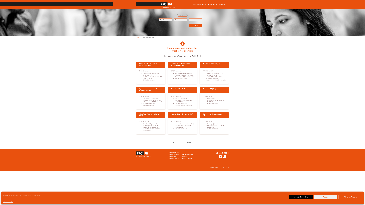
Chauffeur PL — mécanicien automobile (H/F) (148, 64)
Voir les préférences (350, 197)
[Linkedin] (224, 156)
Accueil (138, 37)
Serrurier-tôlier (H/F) (178, 89)
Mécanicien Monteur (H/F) (212, 64)
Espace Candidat (187, 158)
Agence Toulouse (174, 154)
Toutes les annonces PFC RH (182, 143)
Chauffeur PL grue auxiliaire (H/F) (149, 115)
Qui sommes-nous (187, 154)
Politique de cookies (8, 202)
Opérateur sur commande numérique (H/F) (148, 89)
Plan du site (225, 167)
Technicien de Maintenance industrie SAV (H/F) (180, 64)
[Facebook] (220, 156)
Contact (222, 4)
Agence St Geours (174, 158)
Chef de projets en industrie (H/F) (212, 115)
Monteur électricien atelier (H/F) (182, 114)
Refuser (325, 197)
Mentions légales (214, 167)
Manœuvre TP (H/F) (209, 89)
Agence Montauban (174, 152)
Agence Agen (172, 156)
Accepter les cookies (301, 197)
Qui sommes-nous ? (199, 4)
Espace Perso (212, 4)
